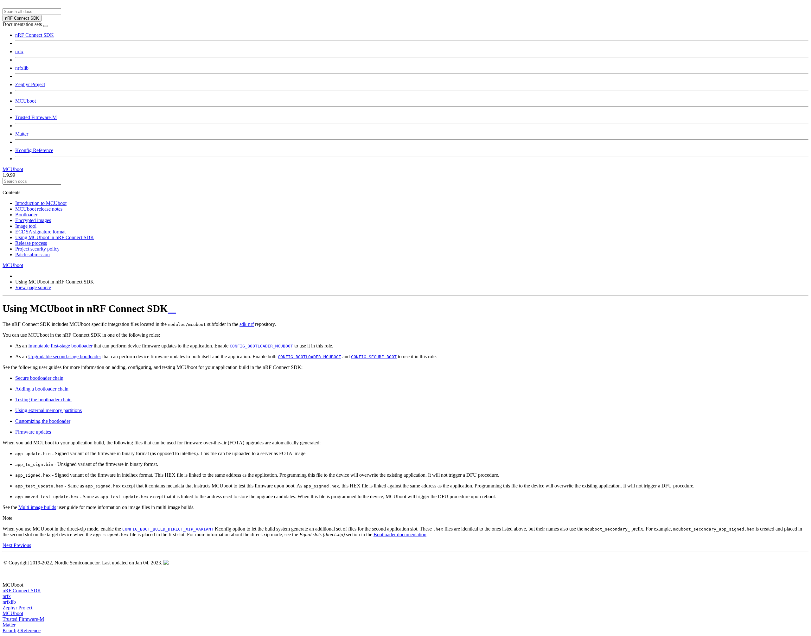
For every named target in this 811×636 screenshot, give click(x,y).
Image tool (25, 226)
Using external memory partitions (48, 410)
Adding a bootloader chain (41, 388)
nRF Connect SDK (34, 35)
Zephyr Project (30, 84)
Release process (31, 243)
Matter (21, 134)
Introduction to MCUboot (41, 203)
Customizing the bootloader (42, 421)
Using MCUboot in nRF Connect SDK (54, 237)
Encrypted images (33, 220)
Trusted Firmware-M (36, 117)
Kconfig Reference (34, 150)
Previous (22, 545)
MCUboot (25, 101)
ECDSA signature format (40, 231)
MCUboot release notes (38, 209)
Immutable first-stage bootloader (60, 345)
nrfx (19, 51)
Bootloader (26, 214)
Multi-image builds (37, 507)
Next (8, 545)
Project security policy (37, 248)
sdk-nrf (246, 324)
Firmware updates (33, 432)
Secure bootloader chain (39, 378)
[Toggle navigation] (45, 26)
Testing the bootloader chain (43, 399)
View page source (33, 287)
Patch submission (32, 254)
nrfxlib (22, 68)
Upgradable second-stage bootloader (64, 356)
